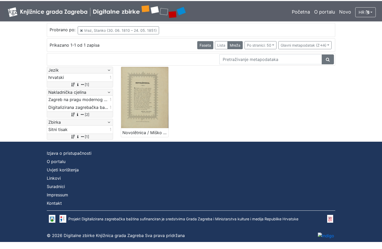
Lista (221, 45)
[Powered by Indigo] (326, 235)
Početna (301, 12)
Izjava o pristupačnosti (69, 153)
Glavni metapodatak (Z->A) (303, 45)
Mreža (235, 45)
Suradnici (56, 186)
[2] (87, 114)
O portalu (324, 12)
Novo (345, 12)
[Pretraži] (328, 59)
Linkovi (54, 178)
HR (362, 12)
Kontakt (54, 203)
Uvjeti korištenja (63, 169)
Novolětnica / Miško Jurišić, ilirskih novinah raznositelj (145, 132)
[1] (87, 84)
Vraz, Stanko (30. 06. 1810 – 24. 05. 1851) (120, 30)
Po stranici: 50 (259, 45)
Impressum (57, 194)
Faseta (205, 45)
